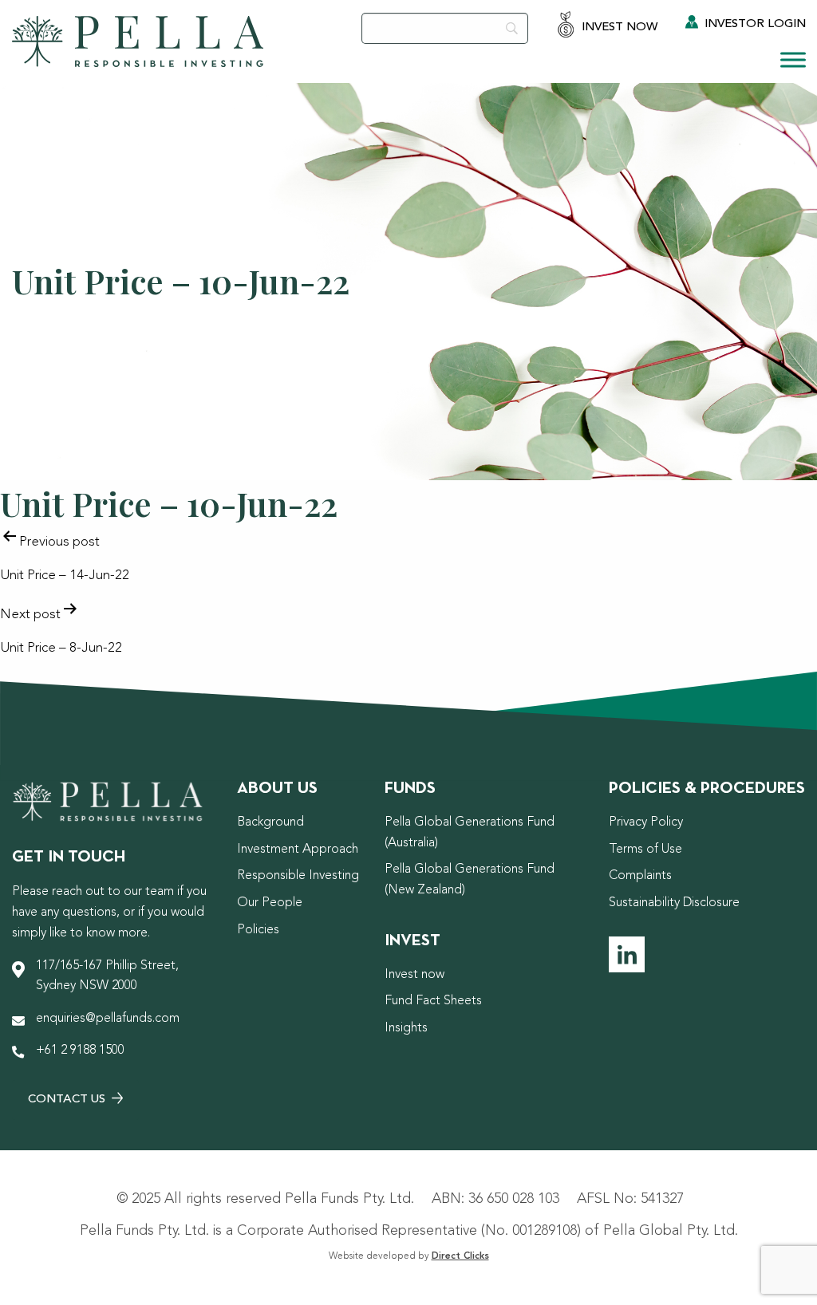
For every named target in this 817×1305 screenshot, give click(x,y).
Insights (406, 1028)
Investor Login (753, 24)
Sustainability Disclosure (674, 903)
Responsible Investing (298, 875)
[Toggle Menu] (793, 59)
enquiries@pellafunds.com (108, 1018)
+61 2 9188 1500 (80, 1050)
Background (270, 822)
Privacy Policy (646, 822)
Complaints (640, 875)
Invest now (414, 974)
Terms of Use (645, 849)
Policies (258, 930)
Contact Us (68, 1100)
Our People (269, 903)
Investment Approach (297, 849)
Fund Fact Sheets (433, 1001)
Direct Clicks (460, 1256)
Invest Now (617, 28)
